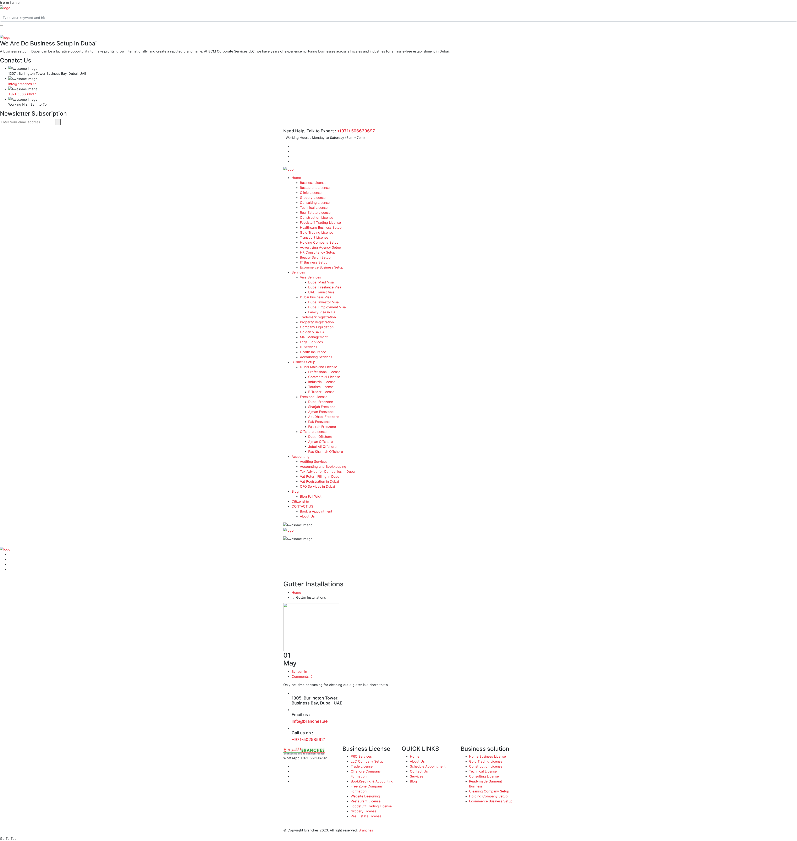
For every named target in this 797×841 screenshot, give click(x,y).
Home (296, 178)
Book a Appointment (316, 511)
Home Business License (487, 756)
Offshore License (313, 432)
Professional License (324, 372)
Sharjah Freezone (321, 407)
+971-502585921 (309, 739)
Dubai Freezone (320, 402)
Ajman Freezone (321, 412)
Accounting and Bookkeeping (323, 466)
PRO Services (361, 756)
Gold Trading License (316, 232)
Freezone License (313, 397)
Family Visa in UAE (323, 312)
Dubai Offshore (320, 437)
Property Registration (317, 322)
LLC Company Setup (367, 761)
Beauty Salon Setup (315, 257)
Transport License (314, 237)
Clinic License (310, 192)
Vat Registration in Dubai (319, 481)
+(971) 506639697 (356, 130)
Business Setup (303, 362)
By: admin (299, 671)
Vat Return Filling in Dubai (320, 476)
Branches (366, 830)
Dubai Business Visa (315, 297)
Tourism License (321, 387)
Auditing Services (313, 461)
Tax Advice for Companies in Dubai (328, 471)
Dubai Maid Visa (321, 282)
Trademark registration (318, 317)
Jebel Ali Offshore (322, 446)
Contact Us (419, 771)
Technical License (314, 207)
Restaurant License (315, 188)
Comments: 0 (302, 676)
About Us (307, 516)
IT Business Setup (314, 262)
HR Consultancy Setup (317, 252)
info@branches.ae (22, 84)
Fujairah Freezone (322, 427)
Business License (313, 183)
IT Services (308, 347)
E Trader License (321, 392)
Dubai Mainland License (318, 367)
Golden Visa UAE (313, 332)
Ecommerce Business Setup (321, 267)
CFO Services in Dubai (317, 486)
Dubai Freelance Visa (324, 287)
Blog (295, 491)
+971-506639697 (22, 94)
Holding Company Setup (319, 242)
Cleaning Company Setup (489, 791)
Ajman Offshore (320, 441)
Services (298, 272)
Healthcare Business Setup (321, 227)
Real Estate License (315, 212)
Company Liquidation (317, 327)
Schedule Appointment (428, 766)
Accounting (300, 456)
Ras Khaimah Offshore (325, 451)
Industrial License (321, 382)
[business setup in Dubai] (5, 7)
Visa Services (310, 277)
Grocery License (312, 197)
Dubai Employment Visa (327, 307)
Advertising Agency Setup (320, 247)
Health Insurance (313, 352)
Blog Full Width (311, 496)
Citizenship (300, 501)
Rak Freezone (319, 422)
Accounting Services (316, 357)
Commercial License (324, 377)
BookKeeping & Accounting (372, 781)
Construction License (316, 217)
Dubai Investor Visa (323, 302)
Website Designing (365, 796)
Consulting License (315, 202)
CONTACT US (302, 506)
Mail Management (314, 337)
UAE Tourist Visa (321, 292)
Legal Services (311, 342)
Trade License (362, 766)
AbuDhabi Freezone (323, 417)
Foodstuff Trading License (320, 222)
